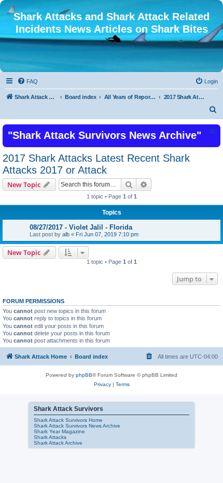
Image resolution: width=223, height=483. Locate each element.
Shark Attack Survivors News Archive (77, 426)
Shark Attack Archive (58, 443)
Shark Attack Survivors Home (68, 420)
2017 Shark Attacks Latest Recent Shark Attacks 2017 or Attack (96, 164)
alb (65, 234)
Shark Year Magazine (59, 431)
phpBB (84, 375)
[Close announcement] (211, 131)
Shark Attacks (50, 437)
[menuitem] (27, 81)
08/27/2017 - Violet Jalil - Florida (81, 227)
